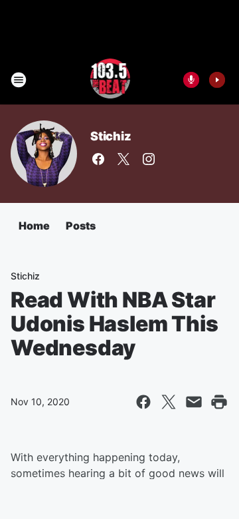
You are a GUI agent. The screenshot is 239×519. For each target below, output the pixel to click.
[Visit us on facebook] (98, 159)
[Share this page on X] (168, 402)
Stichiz (110, 136)
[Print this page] (219, 402)
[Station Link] (110, 80)
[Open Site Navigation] (19, 80)
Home (34, 225)
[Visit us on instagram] (149, 159)
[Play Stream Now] (217, 80)
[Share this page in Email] (194, 402)
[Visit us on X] (123, 159)
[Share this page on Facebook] (143, 402)
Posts (81, 225)
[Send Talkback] (191, 80)
